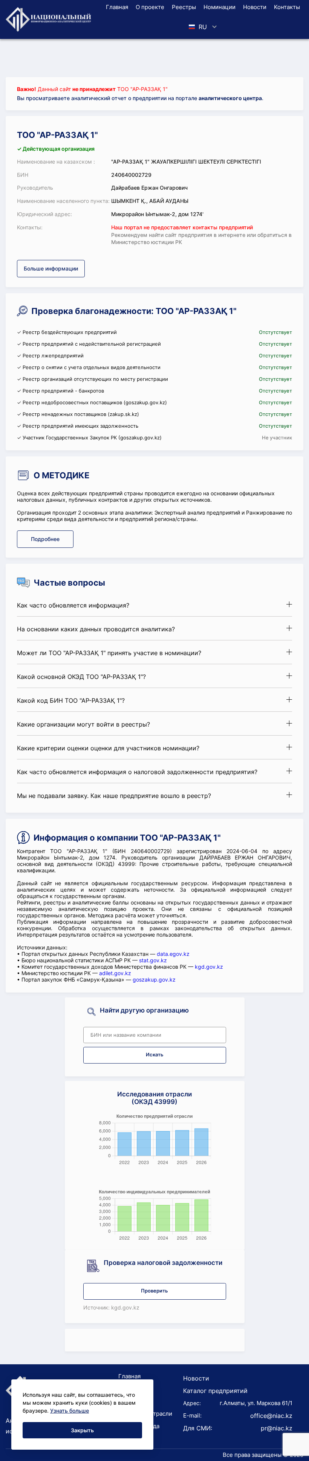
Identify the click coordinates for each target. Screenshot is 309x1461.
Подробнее (45, 539)
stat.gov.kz (153, 960)
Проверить (154, 1291)
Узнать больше (69, 1410)
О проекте (150, 7)
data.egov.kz (173, 954)
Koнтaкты (287, 7)
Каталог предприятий (215, 1391)
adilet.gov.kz (115, 973)
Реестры (184, 7)
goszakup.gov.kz (154, 979)
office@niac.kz (271, 1415)
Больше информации (51, 268)
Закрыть (82, 1430)
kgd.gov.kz (209, 966)
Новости (254, 7)
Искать (155, 1054)
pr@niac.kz (276, 1428)
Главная (117, 7)
